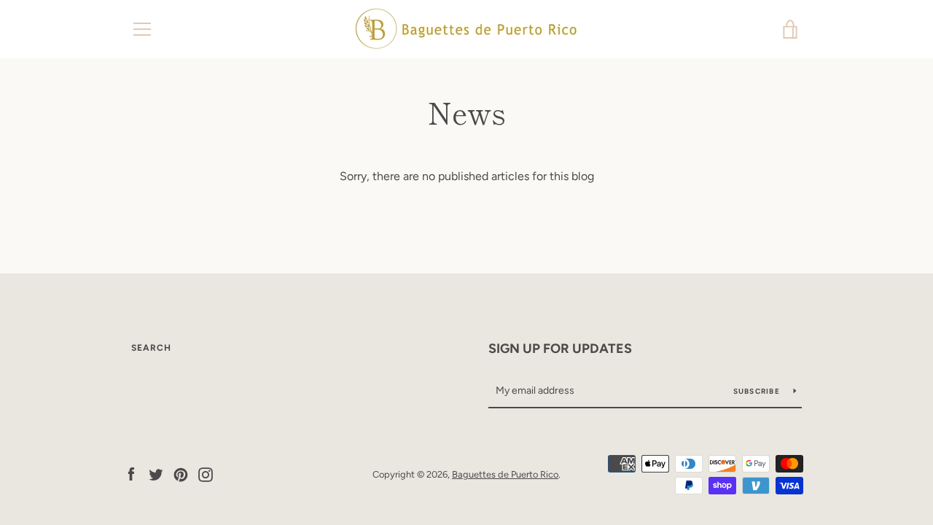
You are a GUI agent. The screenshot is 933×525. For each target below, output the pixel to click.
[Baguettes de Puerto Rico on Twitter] (156, 474)
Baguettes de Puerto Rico (505, 474)
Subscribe (758, 391)
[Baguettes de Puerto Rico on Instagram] (205, 474)
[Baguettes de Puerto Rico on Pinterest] (180, 474)
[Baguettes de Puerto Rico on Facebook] (131, 474)
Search (151, 348)
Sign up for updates (560, 349)
